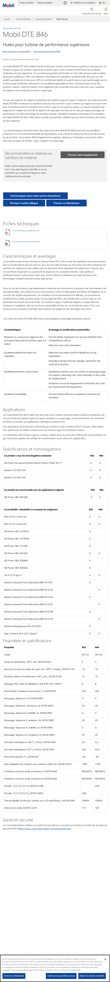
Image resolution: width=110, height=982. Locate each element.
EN (104, 3)
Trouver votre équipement (82, 154)
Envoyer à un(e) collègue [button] (24, 203)
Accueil (7, 19)
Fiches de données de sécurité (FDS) (16, 52)
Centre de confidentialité (14, 976)
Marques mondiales (45, 2)
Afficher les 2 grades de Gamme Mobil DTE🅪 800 (21, 59)
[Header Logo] (9, 3)
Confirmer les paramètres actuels (61, 976)
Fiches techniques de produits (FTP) (47, 52)
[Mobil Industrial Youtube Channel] (65, 3)
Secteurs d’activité (26, 2)
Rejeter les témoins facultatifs (92, 976)
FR (100, 3)
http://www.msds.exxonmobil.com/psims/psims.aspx (45, 828)
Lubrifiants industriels (44, 19)
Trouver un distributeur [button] (66, 203)
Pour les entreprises (23, 19)
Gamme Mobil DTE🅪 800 (12, 28)
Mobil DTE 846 (62, 19)
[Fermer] (105, 959)
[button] (106, 12)
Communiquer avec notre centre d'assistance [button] (35, 195)
